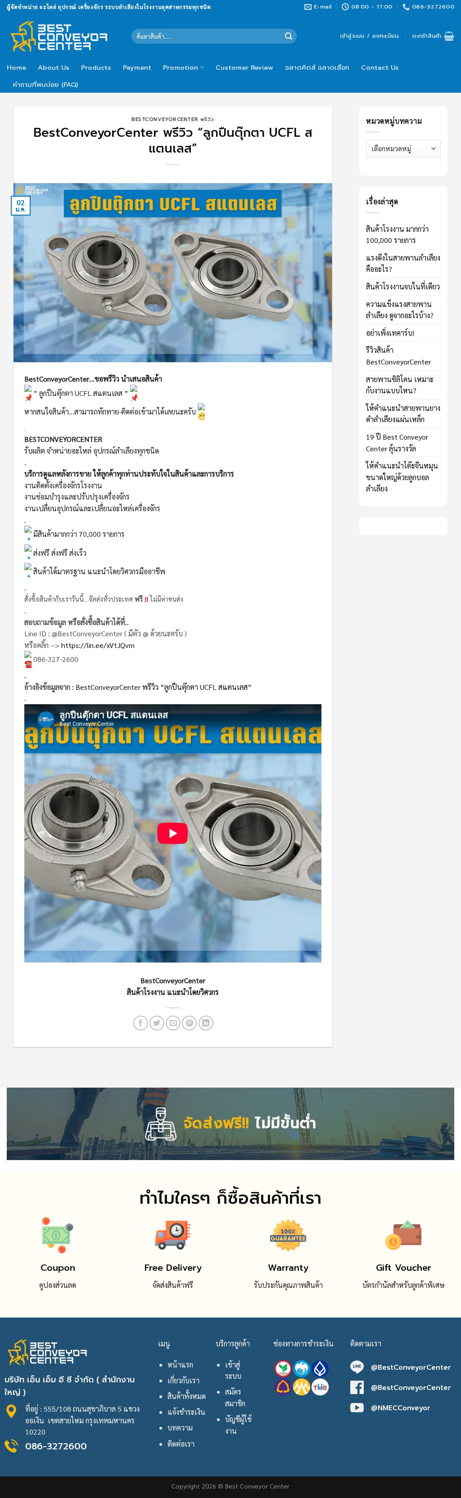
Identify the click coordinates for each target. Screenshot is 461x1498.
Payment (137, 67)
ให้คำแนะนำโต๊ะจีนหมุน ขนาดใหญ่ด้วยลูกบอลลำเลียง (402, 477)
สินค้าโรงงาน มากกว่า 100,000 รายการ (397, 234)
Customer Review (244, 67)
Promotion (180, 67)
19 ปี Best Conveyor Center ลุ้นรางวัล (397, 442)
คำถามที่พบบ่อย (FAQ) (45, 85)
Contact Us (380, 67)
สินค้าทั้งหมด (186, 1396)
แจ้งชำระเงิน (186, 1412)
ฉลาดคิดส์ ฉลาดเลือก (317, 67)
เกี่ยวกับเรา (183, 1380)
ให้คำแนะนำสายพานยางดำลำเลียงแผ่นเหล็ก (403, 413)
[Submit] (288, 36)
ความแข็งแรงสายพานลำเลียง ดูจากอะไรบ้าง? (400, 309)
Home (16, 67)
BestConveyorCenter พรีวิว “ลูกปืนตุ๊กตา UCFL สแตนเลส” (164, 687)
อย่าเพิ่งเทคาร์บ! (390, 332)
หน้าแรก (180, 1364)
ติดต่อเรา (180, 1444)
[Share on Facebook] (140, 1023)
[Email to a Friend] (173, 1023)
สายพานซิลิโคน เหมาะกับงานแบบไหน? (400, 385)
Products (96, 67)
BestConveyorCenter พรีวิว (172, 119)
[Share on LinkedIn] (206, 1023)
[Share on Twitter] (156, 1023)
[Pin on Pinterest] (189, 1023)
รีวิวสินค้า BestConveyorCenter (398, 355)
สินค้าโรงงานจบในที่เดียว (403, 286)
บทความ (180, 1427)
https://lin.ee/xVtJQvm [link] (98, 645)
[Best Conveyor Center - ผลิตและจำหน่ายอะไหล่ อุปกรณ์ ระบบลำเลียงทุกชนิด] (62, 35)
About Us (53, 67)
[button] (172, 851)
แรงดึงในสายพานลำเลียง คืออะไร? (403, 263)
